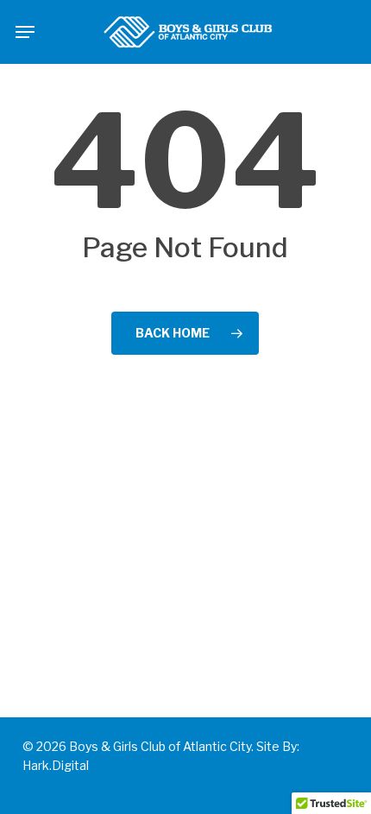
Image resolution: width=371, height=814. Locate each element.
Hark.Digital (55, 765)
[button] (25, 32)
